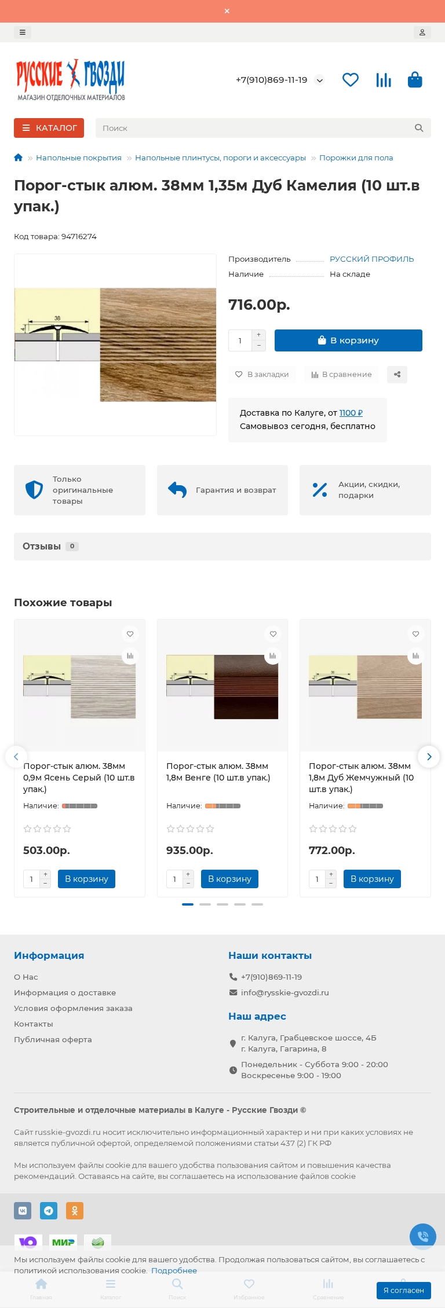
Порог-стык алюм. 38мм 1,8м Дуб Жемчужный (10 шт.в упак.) (361, 777)
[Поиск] (419, 128)
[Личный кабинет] (422, 32)
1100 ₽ (351, 413)
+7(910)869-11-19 (272, 79)
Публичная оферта (53, 1039)
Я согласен (404, 1290)
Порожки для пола (356, 157)
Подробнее (174, 1270)
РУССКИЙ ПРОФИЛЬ (372, 258)
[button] (16, 757)
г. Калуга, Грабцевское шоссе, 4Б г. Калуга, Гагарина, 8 (309, 1043)
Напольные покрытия (79, 157)
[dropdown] (22, 32)
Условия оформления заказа (73, 1008)
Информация (49, 955)
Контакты (33, 1023)
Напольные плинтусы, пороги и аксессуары (220, 157)
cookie (117, 1165)
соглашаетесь (197, 1176)
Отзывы (48, 546)
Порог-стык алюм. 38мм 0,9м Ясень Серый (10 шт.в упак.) (79, 777)
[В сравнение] (130, 656)
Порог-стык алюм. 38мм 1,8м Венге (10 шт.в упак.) (218, 772)
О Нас (26, 976)
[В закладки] (130, 634)
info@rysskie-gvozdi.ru (285, 992)
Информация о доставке (65, 992)
